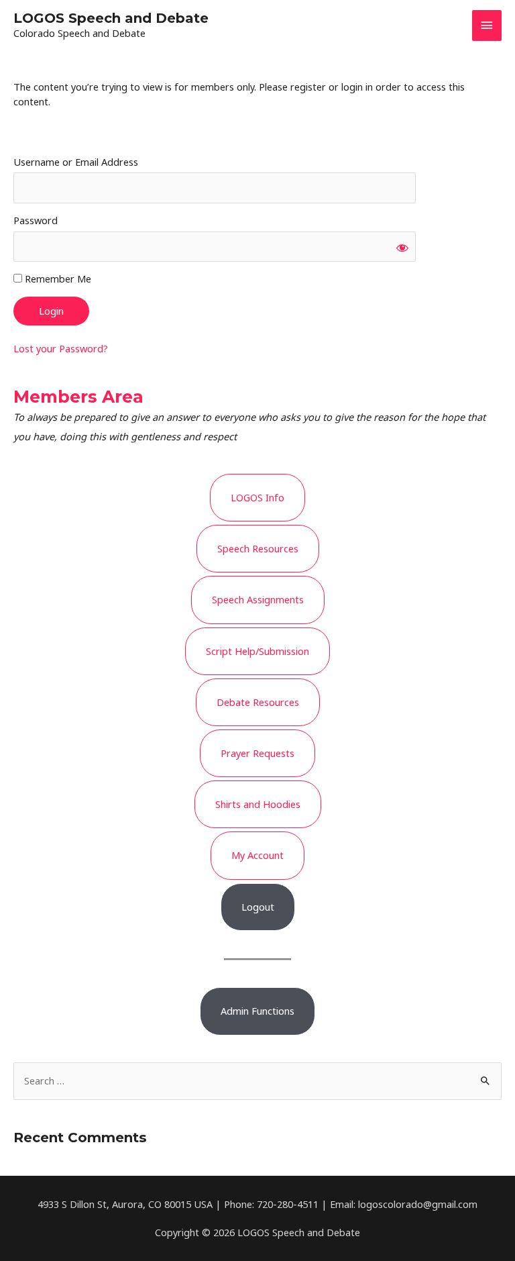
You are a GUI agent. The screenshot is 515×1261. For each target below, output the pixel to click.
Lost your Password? (60, 348)
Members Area (78, 397)
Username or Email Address (75, 161)
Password (35, 220)
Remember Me (56, 278)
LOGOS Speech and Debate (111, 18)
